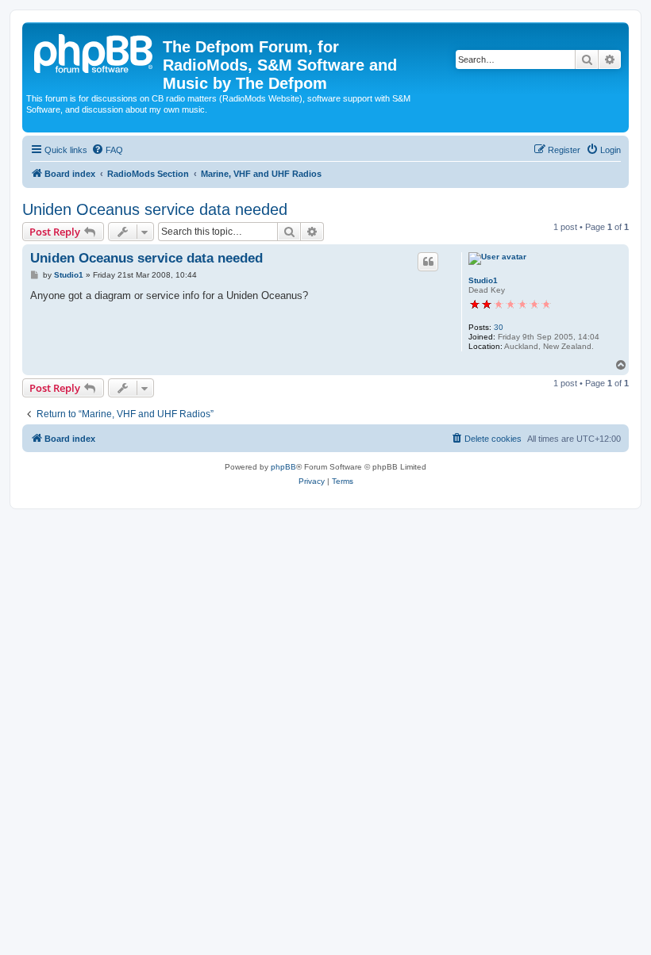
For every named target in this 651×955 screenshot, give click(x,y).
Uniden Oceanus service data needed (154, 209)
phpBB (283, 466)
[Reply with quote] (428, 261)
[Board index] (94, 51)
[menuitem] (107, 149)
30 (498, 327)
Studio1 (483, 280)
